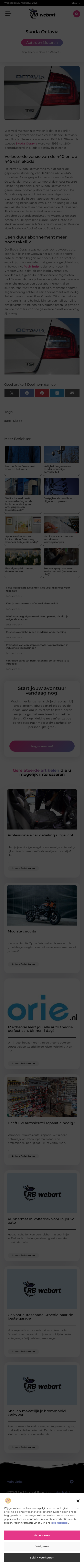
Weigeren (42, 1546)
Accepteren (42, 1535)
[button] (78, 1501)
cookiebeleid (59, 1522)
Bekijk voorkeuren (42, 1557)
